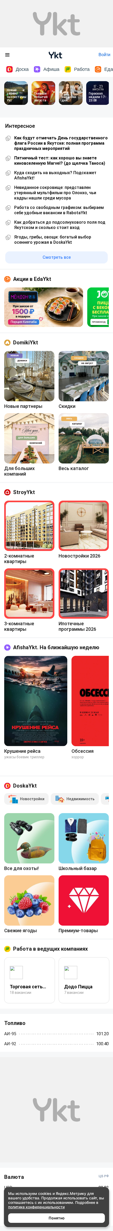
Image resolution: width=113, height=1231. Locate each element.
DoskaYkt (25, 786)
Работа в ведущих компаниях (50, 949)
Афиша (51, 69)
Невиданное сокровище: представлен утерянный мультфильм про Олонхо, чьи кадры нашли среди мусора (55, 193)
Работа (82, 69)
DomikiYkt (25, 342)
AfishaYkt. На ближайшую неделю (56, 647)
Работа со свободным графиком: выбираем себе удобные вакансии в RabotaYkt (59, 210)
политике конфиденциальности (36, 1207)
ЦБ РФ (104, 1176)
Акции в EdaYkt (32, 279)
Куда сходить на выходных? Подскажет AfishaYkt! (55, 175)
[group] (43, 307)
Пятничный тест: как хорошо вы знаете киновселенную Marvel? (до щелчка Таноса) (59, 160)
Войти (104, 54)
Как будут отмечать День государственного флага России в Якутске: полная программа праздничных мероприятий (61, 143)
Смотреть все (57, 257)
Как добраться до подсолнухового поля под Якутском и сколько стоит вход (59, 225)
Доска (22, 69)
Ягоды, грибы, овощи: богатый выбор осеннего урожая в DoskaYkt (52, 240)
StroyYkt (24, 492)
